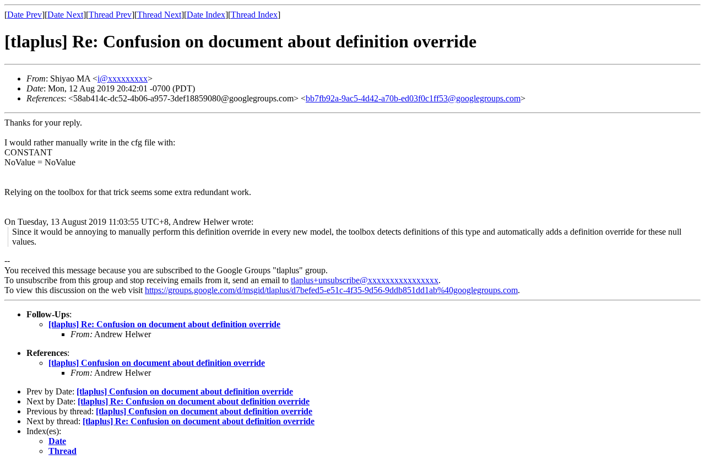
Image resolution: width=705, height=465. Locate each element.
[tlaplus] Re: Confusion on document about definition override (164, 324)
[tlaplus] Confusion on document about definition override (156, 362)
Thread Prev (110, 14)
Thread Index (254, 14)
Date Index (206, 14)
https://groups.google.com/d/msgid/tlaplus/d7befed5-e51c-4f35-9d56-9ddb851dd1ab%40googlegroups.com (331, 290)
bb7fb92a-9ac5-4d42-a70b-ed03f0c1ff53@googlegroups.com (413, 98)
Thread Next (159, 14)
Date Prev (24, 14)
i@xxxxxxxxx (122, 78)
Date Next (65, 14)
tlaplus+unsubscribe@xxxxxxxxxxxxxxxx (364, 280)
